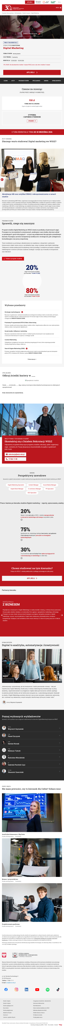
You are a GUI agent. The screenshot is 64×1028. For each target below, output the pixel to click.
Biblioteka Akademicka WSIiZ (40, 1010)
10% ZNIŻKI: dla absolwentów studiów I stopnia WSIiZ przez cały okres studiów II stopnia (26, 65)
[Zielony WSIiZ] (53, 2)
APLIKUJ (29, 2)
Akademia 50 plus (7, 1012)
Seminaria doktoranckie (38, 1003)
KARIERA (46, 80)
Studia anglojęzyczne (8, 1005)
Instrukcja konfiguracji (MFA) (37, 1024)
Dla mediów (51, 1024)
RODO (45, 1024)
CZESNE (6, 80)
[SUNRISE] (46, 2)
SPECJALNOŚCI (36, 80)
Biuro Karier (6, 1008)
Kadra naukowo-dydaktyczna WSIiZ (41, 1008)
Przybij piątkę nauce (37, 1017)
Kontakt (56, 1024)
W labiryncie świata (37, 1015)
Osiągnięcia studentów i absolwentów (42, 1001)
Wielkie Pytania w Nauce (38, 1012)
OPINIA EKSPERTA (56, 80)
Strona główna (10, 13)
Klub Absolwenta (37, 1005)
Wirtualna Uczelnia (38, 2)
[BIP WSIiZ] (60, 1025)
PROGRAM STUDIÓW (24, 80)
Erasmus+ (5, 1015)
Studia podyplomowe (8, 1010)
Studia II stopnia (26, 13)
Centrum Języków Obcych (9, 1017)
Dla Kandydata (18, 13)
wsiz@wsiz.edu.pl (11, 982)
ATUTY (13, 80)
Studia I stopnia (6, 1001)
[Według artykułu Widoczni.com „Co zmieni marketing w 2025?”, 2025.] (21, 558)
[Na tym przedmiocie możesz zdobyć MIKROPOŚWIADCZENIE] (22, 312)
